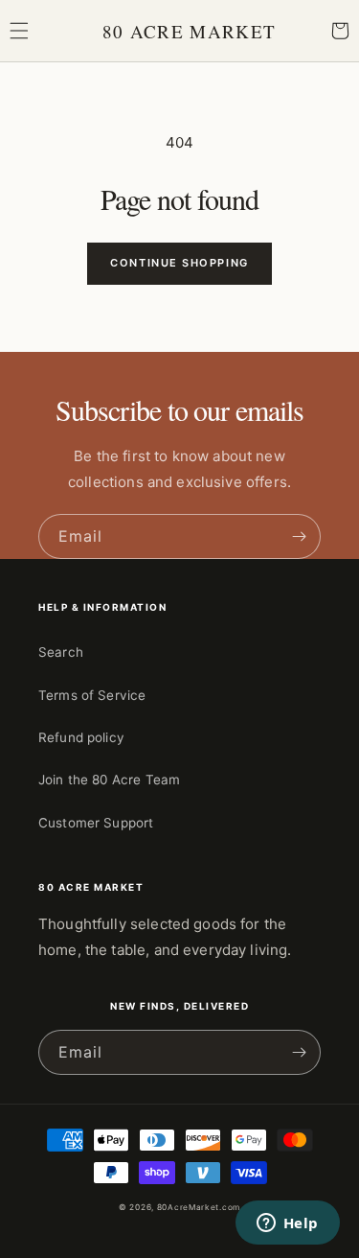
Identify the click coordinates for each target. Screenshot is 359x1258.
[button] (19, 31)
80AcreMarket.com (198, 1207)
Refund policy (81, 737)
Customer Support (95, 822)
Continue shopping (179, 262)
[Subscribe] (299, 536)
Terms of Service (92, 695)
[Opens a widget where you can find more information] (287, 1224)
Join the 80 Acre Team (109, 779)
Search (60, 652)
